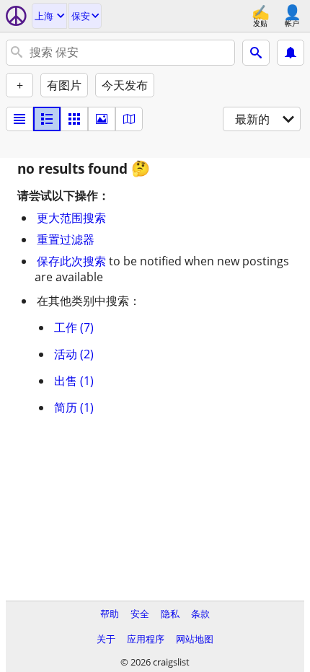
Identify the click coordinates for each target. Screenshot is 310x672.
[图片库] (101, 119)
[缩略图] (47, 119)
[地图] (129, 119)
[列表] (19, 119)
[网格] (74, 119)
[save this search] (290, 53)
